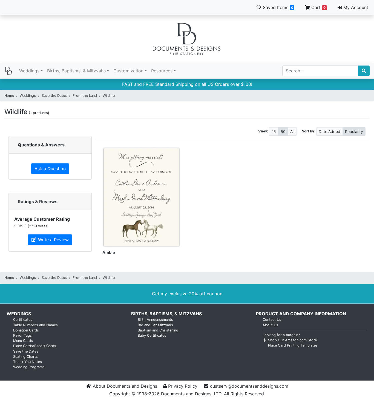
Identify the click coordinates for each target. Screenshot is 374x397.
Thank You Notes (27, 362)
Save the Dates (54, 95)
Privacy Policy (182, 386)
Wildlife (109, 95)
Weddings (29, 70)
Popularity (354, 131)
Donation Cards (26, 330)
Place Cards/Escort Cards (34, 346)
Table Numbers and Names (35, 325)
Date (329, 131)
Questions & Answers (41, 145)
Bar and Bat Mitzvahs (155, 325)
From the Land (85, 95)
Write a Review (53, 239)
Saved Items (277, 7)
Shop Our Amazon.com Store (292, 340)
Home (9, 95)
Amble (108, 252)
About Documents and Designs (125, 386)
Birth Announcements (155, 319)
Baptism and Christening (158, 330)
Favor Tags (22, 335)
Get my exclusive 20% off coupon (187, 293)
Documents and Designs (187, 38)
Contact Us (272, 319)
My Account (355, 7)
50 (283, 131)
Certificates (22, 319)
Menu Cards (23, 341)
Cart (318, 7)
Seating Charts (25, 357)
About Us (270, 325)
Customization (128, 70)
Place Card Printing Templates (293, 345)
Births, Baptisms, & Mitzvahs (76, 70)
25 (273, 131)
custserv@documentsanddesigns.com (249, 386)
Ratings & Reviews (37, 201)
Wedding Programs (29, 367)
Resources (161, 70)
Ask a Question (50, 168)
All (292, 131)
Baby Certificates (152, 335)
